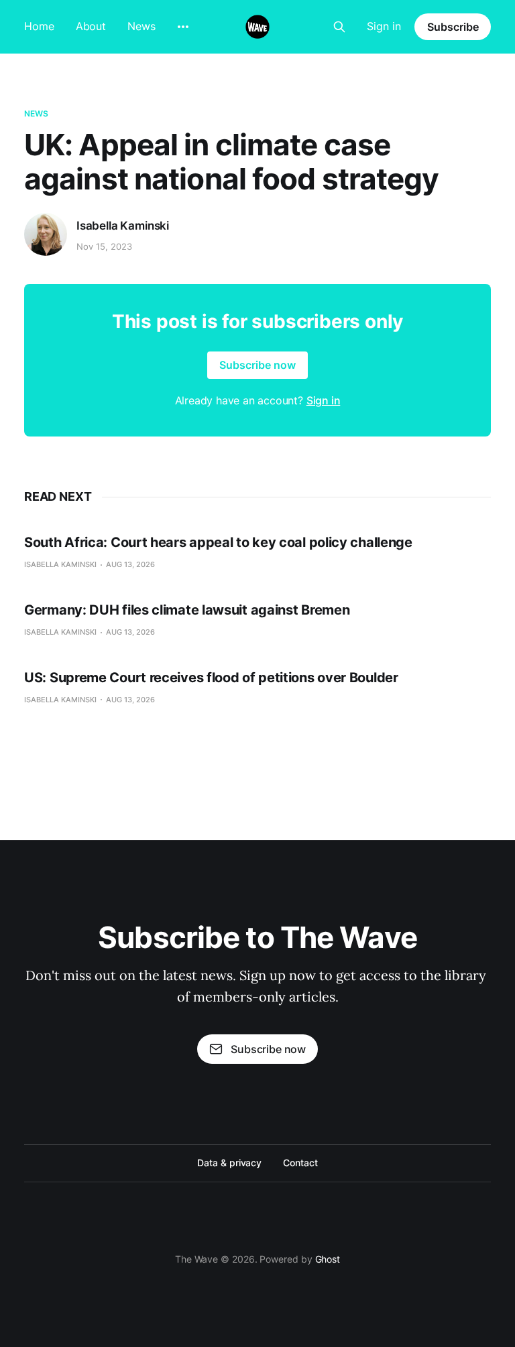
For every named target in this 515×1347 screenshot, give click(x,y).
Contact (300, 1162)
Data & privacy (229, 1162)
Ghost (328, 1259)
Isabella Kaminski (122, 225)
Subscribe (453, 26)
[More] (183, 27)
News (141, 26)
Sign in (384, 26)
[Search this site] (339, 27)
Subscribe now (257, 365)
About (91, 26)
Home (39, 26)
